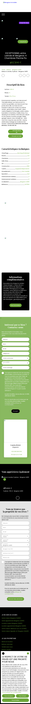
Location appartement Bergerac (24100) (14, 626)
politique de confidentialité (13, 404)
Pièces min (6, 557)
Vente (3, 69)
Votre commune (8, 358)
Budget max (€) (8, 549)
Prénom (5, 339)
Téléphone (6, 353)
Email (4, 349)
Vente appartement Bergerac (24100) (13, 621)
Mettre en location (7, 642)
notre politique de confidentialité (11, 692)
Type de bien (5, 539)
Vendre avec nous (7, 647)
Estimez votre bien (7, 644)
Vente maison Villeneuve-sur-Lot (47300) (14, 628)
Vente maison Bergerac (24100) (11, 618)
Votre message (7, 367)
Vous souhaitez (6, 362)
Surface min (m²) (8, 553)
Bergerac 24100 (16, 69)
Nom (4, 344)
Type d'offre (5, 535)
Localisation (5, 544)
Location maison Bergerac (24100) (12, 623)
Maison (9, 69)
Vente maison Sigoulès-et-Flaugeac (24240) (15, 631)
